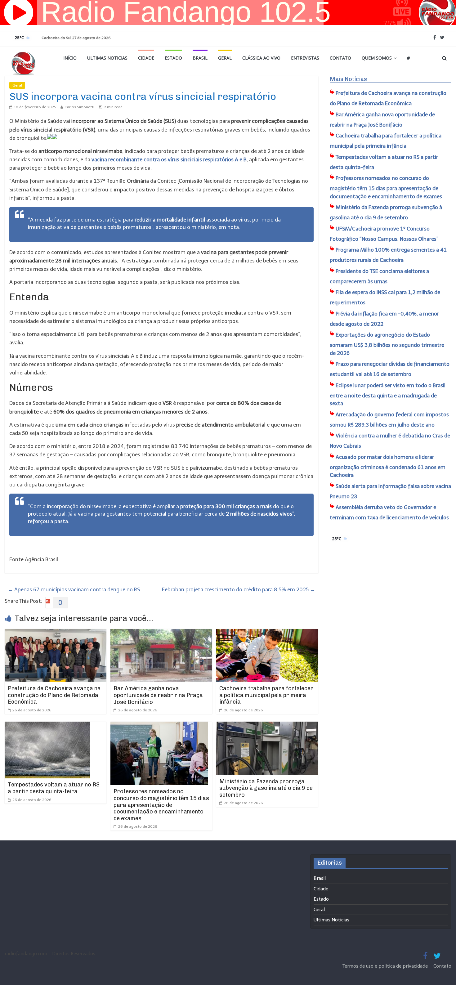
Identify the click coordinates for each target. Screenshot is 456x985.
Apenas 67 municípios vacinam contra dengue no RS (74, 589)
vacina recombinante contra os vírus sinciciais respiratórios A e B (169, 159)
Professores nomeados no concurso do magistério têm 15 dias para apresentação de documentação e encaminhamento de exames (161, 805)
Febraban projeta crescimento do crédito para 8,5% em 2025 (238, 589)
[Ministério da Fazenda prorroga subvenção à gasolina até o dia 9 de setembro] (267, 726)
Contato (340, 58)
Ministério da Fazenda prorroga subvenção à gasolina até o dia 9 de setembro (266, 788)
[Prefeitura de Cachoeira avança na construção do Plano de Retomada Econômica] (55, 633)
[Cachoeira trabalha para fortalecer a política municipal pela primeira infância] (267, 633)
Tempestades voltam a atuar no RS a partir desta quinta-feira (54, 788)
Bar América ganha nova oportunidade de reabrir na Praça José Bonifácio (158, 695)
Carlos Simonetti (79, 107)
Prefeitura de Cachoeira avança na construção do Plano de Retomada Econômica (54, 695)
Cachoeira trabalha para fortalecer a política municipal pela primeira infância (266, 695)
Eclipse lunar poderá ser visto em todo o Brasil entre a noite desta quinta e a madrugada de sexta (387, 394)
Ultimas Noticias (107, 58)
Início (70, 58)
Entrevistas (305, 58)
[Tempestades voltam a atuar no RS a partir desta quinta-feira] (47, 726)
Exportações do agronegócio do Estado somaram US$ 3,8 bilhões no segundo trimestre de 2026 (387, 344)
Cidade (146, 58)
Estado (173, 58)
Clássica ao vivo (261, 58)
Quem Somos (377, 58)
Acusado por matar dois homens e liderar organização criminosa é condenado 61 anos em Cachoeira (387, 466)
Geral (225, 58)
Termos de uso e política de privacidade (385, 966)
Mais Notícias (348, 79)
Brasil (200, 58)
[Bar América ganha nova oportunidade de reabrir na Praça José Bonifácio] (161, 633)
